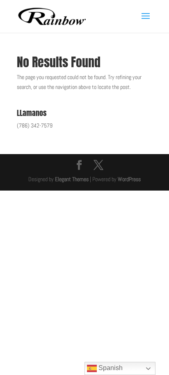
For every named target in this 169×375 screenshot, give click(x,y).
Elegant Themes (72, 179)
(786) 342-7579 (35, 125)
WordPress (129, 179)
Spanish (110, 367)
